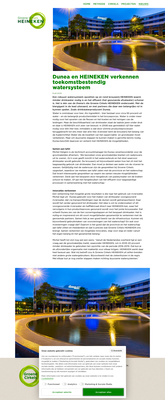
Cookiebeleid (47, 378)
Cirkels (113, 4)
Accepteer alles (103, 392)
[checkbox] (50, 384)
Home (86, 4)
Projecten (128, 4)
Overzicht (117, 351)
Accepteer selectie (61, 392)
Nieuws (143, 4)
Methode (99, 4)
